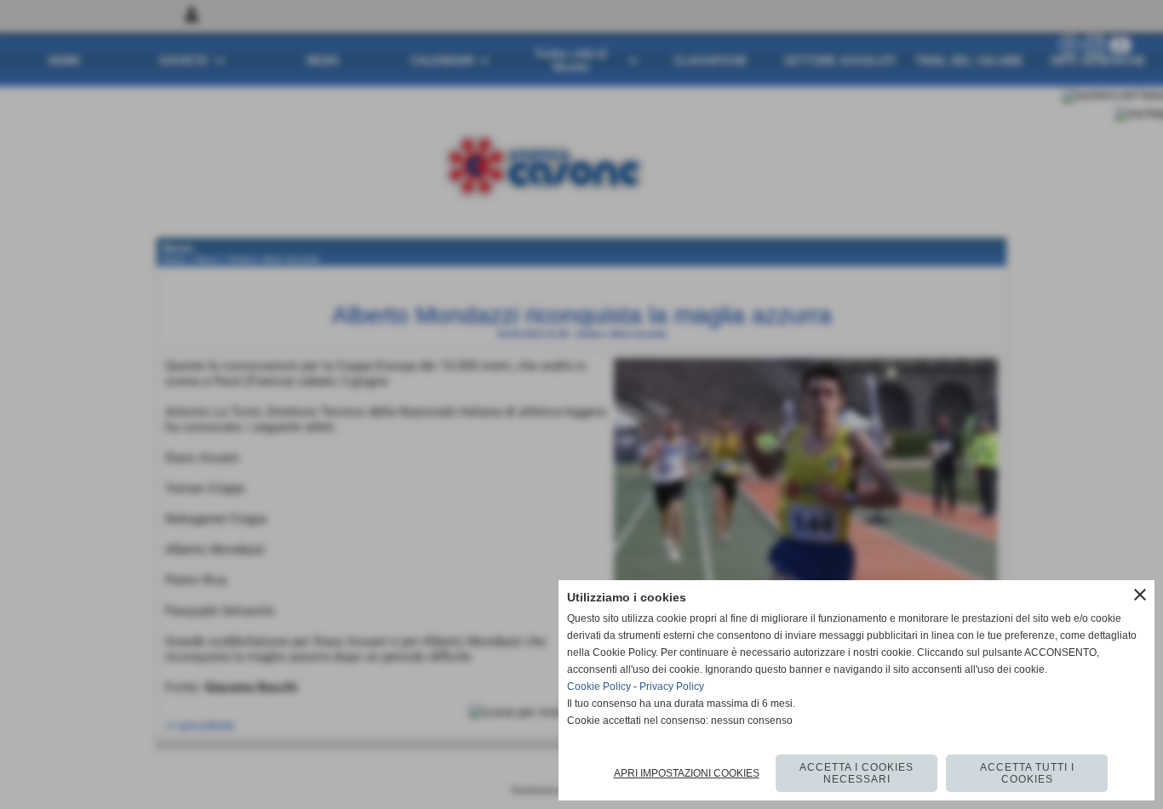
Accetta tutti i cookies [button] (1027, 773)
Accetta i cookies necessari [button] (856, 773)
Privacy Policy (671, 686)
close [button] (1140, 594)
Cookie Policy (599, 686)
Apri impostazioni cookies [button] (686, 773)
